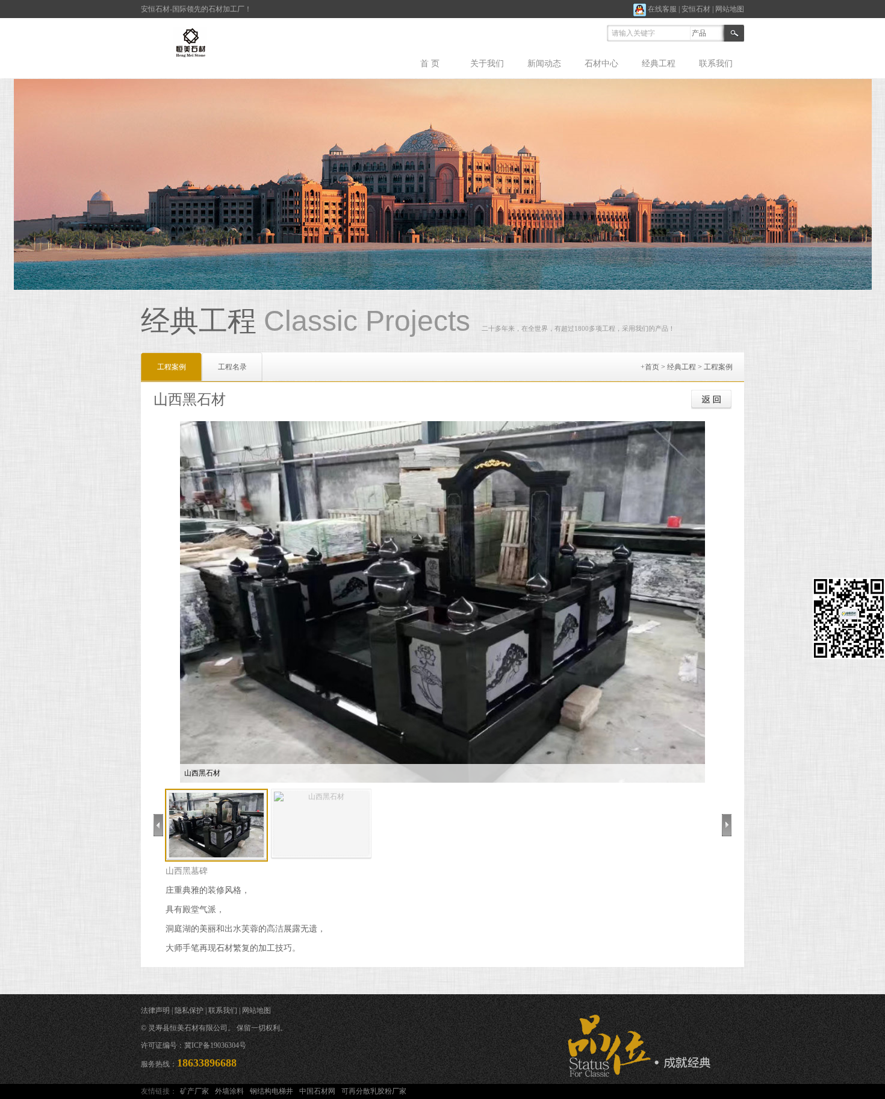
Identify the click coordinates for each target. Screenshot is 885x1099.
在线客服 (661, 9)
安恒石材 (696, 9)
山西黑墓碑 (187, 870)
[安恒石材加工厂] (193, 41)
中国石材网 (317, 1091)
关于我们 (487, 63)
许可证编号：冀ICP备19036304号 (193, 1045)
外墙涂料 (229, 1091)
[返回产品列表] (711, 399)
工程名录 (232, 367)
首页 (652, 367)
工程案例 (718, 367)
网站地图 (729, 9)
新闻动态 (544, 63)
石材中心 (601, 63)
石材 (162, 9)
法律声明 (155, 1010)
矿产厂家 (194, 1091)
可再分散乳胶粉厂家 (373, 1091)
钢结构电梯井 (271, 1091)
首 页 (429, 63)
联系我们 (716, 63)
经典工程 (658, 63)
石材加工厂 (226, 9)
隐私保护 (189, 1010)
